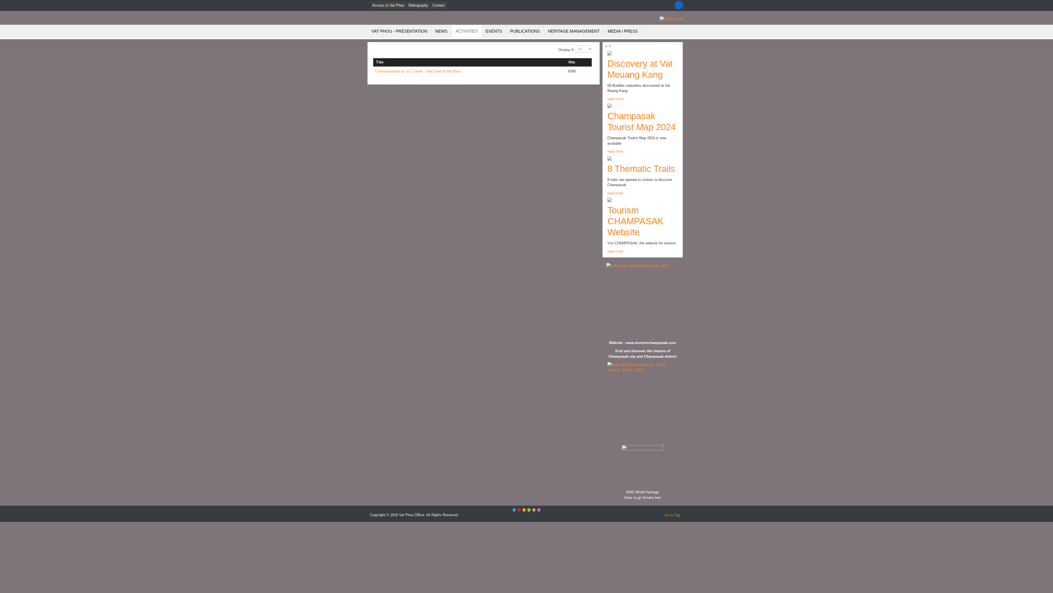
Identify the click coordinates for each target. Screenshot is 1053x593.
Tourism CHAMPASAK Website (635, 221)
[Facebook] (679, 5)
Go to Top (672, 515)
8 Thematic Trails (641, 169)
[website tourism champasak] (642, 300)
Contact (438, 5)
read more (615, 99)
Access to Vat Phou (388, 5)
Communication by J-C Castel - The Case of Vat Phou (418, 71)
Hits (571, 62)
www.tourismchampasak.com (651, 343)
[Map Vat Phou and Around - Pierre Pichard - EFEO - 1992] (642, 402)
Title (379, 62)
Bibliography (418, 5)
